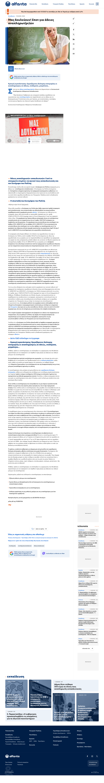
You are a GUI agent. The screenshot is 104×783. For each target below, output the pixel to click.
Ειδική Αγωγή (20, 741)
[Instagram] (92, 756)
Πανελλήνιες (71, 4)
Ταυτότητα (20, 764)
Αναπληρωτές (12, 545)
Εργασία (82, 4)
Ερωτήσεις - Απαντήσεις (84, 746)
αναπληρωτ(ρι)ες (25, 97)
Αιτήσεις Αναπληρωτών (59, 733)
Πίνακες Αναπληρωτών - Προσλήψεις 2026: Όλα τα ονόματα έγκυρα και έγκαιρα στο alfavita (33, 537)
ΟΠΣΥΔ (69, 733)
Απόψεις (79, 735)
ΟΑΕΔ (35, 741)
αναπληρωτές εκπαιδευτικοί (24, 545)
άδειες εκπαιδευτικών (39, 545)
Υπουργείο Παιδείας (58, 4)
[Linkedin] (73, 39)
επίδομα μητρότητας (47, 360)
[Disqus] (40, 580)
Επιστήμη (80, 738)
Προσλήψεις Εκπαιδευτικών (61, 731)
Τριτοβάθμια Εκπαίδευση (60, 737)
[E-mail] (73, 53)
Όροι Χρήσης (8, 762)
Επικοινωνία (8, 764)
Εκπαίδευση (45, 4)
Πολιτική (55, 745)
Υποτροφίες (8, 744)
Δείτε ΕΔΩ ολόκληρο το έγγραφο (24, 338)
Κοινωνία (91, 4)
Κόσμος (79, 731)
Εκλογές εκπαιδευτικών (19, 744)
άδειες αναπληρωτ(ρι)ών (27, 89)
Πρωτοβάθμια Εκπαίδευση (12, 737)
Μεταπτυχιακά (57, 741)
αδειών (34, 212)
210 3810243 (92, 764)
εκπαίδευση (15, 676)
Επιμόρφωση (81, 742)
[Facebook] (73, 29)
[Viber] (73, 44)
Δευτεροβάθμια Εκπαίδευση (12, 739)
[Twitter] (73, 34)
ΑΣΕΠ (30, 741)
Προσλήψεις (41, 741)
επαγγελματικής (45, 253)
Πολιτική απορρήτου (22, 762)
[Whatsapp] (73, 49)
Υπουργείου (13, 307)
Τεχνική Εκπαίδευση (10, 741)
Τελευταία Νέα (33, 4)
